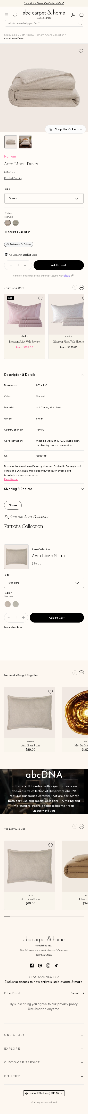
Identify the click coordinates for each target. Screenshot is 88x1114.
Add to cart (58, 265)
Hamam (39, 34)
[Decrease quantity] (11, 265)
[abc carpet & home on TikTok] (56, 965)
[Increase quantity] (25, 265)
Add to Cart (57, 617)
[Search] (80, 23)
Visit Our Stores (44, 954)
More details (11, 627)
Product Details (12, 178)
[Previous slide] (74, 287)
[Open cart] (81, 15)
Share (13, 505)
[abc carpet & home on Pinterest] (40, 965)
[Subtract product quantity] (23, 617)
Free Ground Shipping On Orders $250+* (44, 3)
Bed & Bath (18, 34)
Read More (11, 479)
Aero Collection (55, 34)
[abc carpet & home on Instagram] (48, 965)
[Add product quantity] (8, 617)
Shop (7, 34)
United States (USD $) (44, 1093)
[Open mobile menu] (7, 15)
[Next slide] (81, 287)
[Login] (73, 15)
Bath (30, 34)
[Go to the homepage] (44, 18)
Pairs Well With (14, 288)
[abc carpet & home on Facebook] (32, 965)
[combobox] (44, 23)
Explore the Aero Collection (26, 516)
